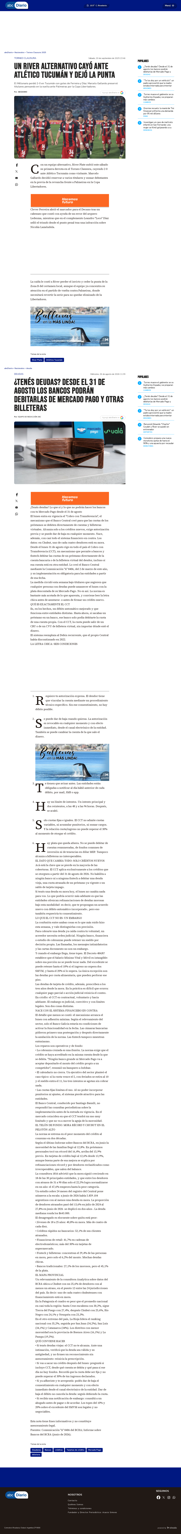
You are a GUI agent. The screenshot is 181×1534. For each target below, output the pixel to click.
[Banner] (70, 206)
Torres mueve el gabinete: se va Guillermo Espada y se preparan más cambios (158, 97)
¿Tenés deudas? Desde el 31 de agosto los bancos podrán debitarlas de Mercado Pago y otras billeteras (158, 70)
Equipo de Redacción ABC (29, 417)
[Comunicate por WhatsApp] (174, 1497)
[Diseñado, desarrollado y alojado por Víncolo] (172, 1528)
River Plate (37, 360)
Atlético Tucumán (54, 360)
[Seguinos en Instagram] (168, 1497)
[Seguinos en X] (163, 1497)
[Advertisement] (90, 31)
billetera (36, 1454)
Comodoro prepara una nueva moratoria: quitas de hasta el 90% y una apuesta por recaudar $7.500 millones (158, 442)
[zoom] (69, 127)
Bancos (48, 1450)
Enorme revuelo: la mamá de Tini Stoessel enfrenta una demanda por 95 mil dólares (158, 111)
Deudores (36, 1450)
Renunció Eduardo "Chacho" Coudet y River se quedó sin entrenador (156, 427)
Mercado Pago (94, 1450)
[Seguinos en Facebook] (158, 1497)
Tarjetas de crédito (75, 1450)
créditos (59, 1450)
